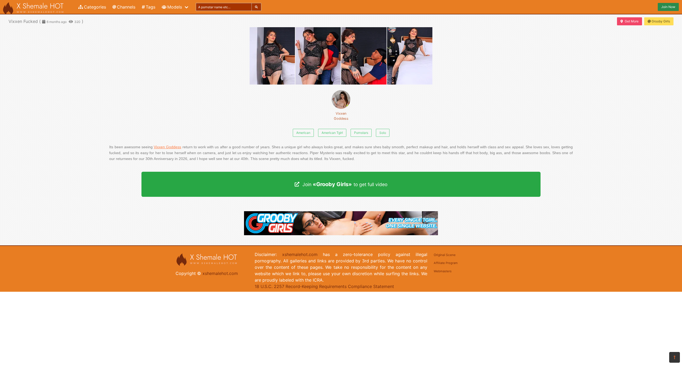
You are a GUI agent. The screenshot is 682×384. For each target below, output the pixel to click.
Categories (95, 7)
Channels (126, 7)
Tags (150, 7)
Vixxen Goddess (341, 116)
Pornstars (361, 133)
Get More (632, 21)
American (303, 133)
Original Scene (445, 255)
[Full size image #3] (409, 56)
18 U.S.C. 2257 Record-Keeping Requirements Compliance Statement (324, 286)
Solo (382, 133)
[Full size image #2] (364, 56)
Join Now (668, 7)
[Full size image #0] (272, 56)
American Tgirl (332, 133)
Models (174, 7)
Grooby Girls (661, 21)
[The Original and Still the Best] (341, 233)
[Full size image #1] (318, 56)
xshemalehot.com (220, 273)
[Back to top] (674, 357)
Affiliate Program (446, 263)
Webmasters (443, 271)
